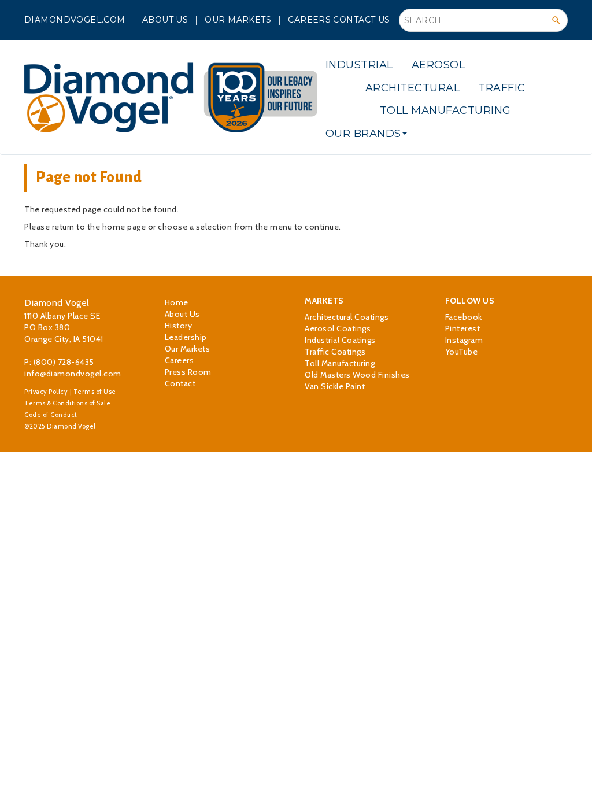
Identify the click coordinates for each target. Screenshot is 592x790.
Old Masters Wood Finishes (357, 375)
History (179, 325)
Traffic (502, 88)
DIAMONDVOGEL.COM (74, 19)
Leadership (186, 337)
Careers (309, 19)
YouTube (461, 351)
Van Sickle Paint (335, 386)
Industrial (359, 64)
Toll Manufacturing (445, 110)
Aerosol (438, 64)
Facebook (463, 317)
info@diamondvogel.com (72, 373)
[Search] (556, 20)
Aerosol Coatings (338, 328)
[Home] (170, 97)
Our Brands (363, 133)
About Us (165, 19)
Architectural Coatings (346, 317)
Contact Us (361, 19)
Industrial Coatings (340, 340)
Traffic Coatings (335, 351)
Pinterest (462, 328)
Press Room (188, 372)
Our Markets (238, 19)
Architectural (412, 88)
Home (176, 302)
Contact (180, 383)
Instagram (464, 340)
